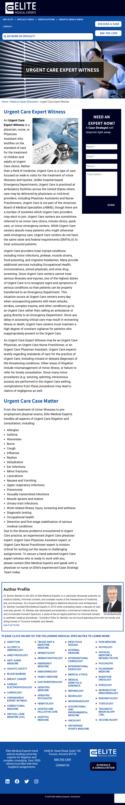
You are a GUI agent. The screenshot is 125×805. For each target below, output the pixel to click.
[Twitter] (26, 781)
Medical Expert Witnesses (24, 101)
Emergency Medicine (45, 665)
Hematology (46, 703)
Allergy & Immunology (15, 649)
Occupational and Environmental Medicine (78, 711)
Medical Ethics (78, 674)
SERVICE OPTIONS (46, 19)
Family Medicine (48, 676)
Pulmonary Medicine (106, 670)
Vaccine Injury (108, 719)
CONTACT (7, 26)
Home (5, 101)
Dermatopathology (50, 658)
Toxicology (106, 703)
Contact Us (62, 764)
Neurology (75, 696)
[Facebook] (17, 781)
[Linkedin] (7, 781)
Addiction (13, 642)
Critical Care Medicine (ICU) (16, 715)
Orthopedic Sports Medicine (78, 727)
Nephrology (76, 690)
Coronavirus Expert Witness (17, 699)
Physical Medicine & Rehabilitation (108, 655)
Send (111, 205)
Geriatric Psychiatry (45, 697)
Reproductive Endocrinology (108, 692)
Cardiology (14, 692)
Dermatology (46, 653)
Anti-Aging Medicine (14, 662)
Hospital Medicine (43, 718)
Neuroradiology (78, 701)
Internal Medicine (74, 651)
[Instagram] (36, 781)
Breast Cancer (16, 679)
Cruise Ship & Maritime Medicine (46, 645)
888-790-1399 (62, 759)
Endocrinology (47, 671)
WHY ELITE (8, 19)
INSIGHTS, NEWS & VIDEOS (71, 19)
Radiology (105, 685)
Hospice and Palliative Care (48, 710)
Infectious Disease (75, 643)
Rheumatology (108, 698)
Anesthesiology (17, 655)
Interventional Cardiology (78, 660)
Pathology (105, 647)
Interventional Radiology (78, 668)
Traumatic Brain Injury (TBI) (107, 711)
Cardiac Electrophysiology (19, 686)
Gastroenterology (50, 682)
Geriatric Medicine (44, 689)
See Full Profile (12, 625)
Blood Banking (16, 673)
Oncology (74, 720)
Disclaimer (75, 797)
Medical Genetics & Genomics (75, 682)
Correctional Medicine (16, 707)
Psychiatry (106, 663)
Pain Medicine (107, 642)
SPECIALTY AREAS (25, 19)
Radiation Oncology (105, 678)
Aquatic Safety (17, 668)
